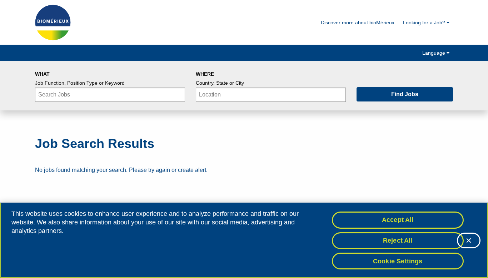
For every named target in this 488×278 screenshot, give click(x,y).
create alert (192, 170)
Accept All (398, 219)
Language (434, 53)
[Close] (468, 240)
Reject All (398, 240)
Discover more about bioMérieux (357, 22)
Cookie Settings (398, 260)
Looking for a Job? (425, 22)
